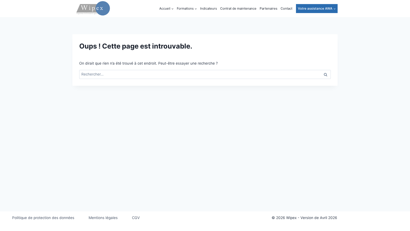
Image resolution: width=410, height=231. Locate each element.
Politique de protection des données (43, 218)
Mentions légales (103, 218)
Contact (286, 8)
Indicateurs (208, 8)
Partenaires (268, 8)
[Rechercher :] (205, 74)
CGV (136, 218)
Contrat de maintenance (238, 8)
